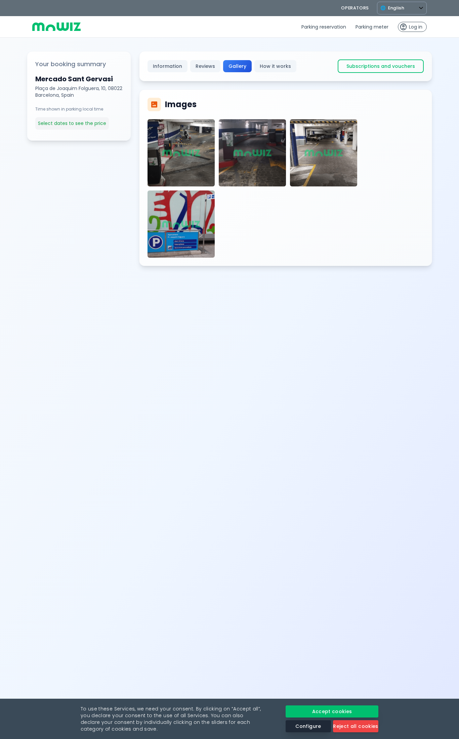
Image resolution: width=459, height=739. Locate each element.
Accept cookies (332, 711)
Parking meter (372, 27)
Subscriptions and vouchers (380, 66)
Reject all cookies (355, 726)
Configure (308, 726)
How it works (275, 66)
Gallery (237, 66)
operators (355, 8)
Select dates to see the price (72, 123)
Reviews (205, 66)
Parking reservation (323, 27)
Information (167, 66)
